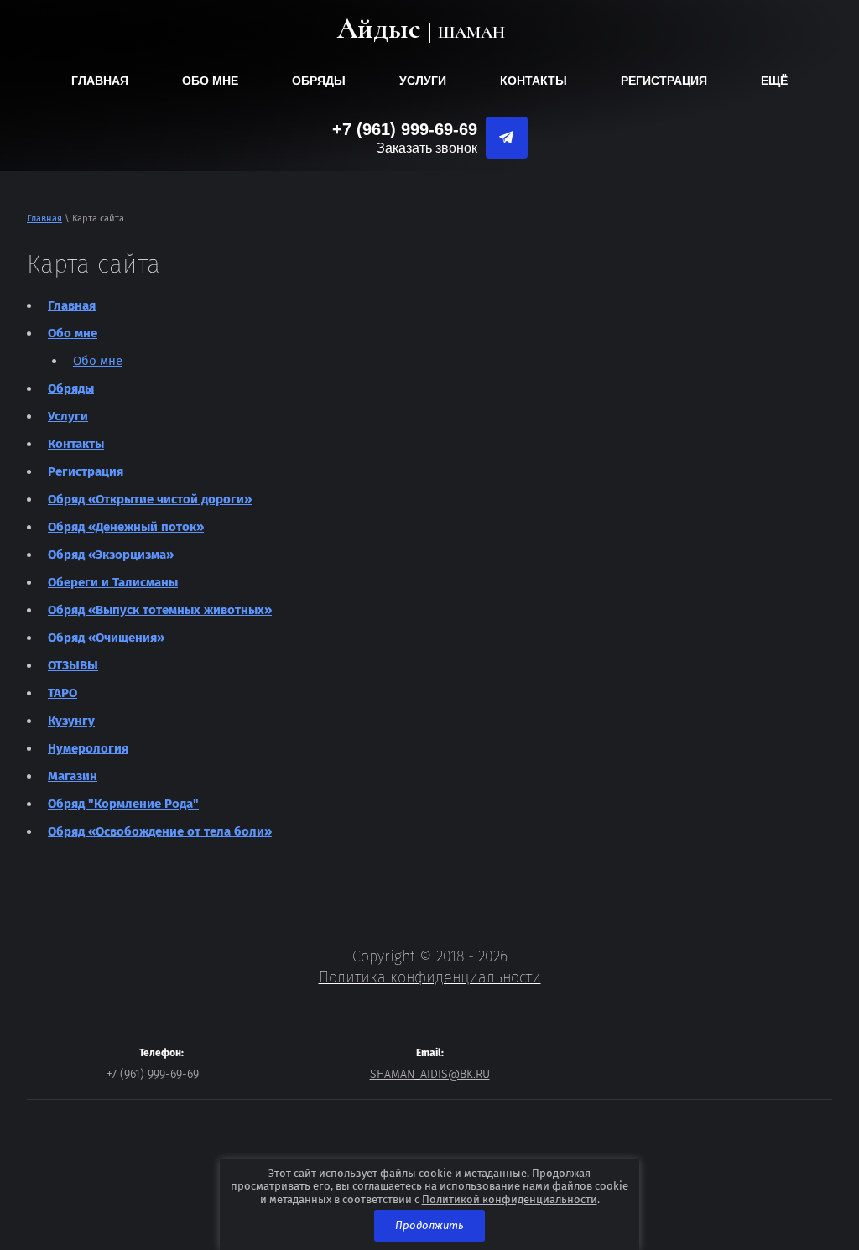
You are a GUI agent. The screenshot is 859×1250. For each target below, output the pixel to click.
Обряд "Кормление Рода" (123, 803)
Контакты (533, 80)
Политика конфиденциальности (430, 977)
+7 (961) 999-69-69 (404, 129)
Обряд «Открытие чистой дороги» (150, 499)
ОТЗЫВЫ (73, 665)
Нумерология (88, 748)
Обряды (319, 80)
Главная (99, 80)
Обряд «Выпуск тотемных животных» (160, 609)
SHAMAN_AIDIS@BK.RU (430, 1074)
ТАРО (62, 693)
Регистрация (664, 80)
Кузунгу (71, 720)
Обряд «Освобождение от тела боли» (160, 831)
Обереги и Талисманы (113, 582)
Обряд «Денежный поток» (126, 526)
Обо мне (210, 80)
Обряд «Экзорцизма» (111, 554)
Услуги (422, 80)
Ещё (774, 80)
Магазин (72, 776)
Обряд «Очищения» (106, 637)
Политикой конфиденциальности (509, 1199)
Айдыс (379, 29)
